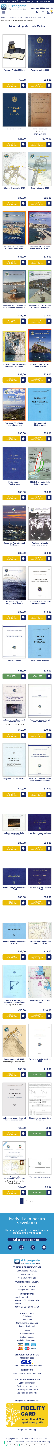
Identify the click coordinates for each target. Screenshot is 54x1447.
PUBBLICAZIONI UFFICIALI (34, 18)
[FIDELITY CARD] (37, 2)
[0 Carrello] (52, 12)
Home (3, 18)
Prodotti (12, 18)
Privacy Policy (25, 1445)
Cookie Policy (12, 1445)
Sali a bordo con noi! (27, 1239)
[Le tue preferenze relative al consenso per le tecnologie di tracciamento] (4, 1442)
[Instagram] (21, 1247)
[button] (4, 12)
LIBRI (20, 18)
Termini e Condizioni (41, 1445)
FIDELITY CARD (45, 2)
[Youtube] (44, 1247)
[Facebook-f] (10, 1247)
